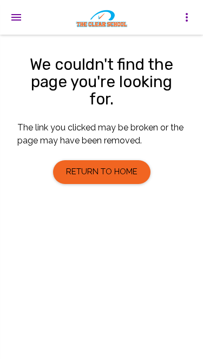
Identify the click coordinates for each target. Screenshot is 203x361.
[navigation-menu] (16, 17)
